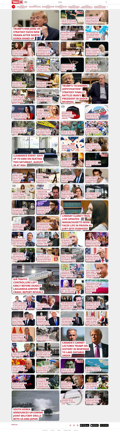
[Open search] (106, 2)
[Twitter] (70, 425)
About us (76, 430)
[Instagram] (77, 425)
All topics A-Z (45, 430)
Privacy (59, 430)
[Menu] (25, 2)
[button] (107, 7)
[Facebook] (74, 425)
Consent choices (67, 430)
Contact (53, 430)
